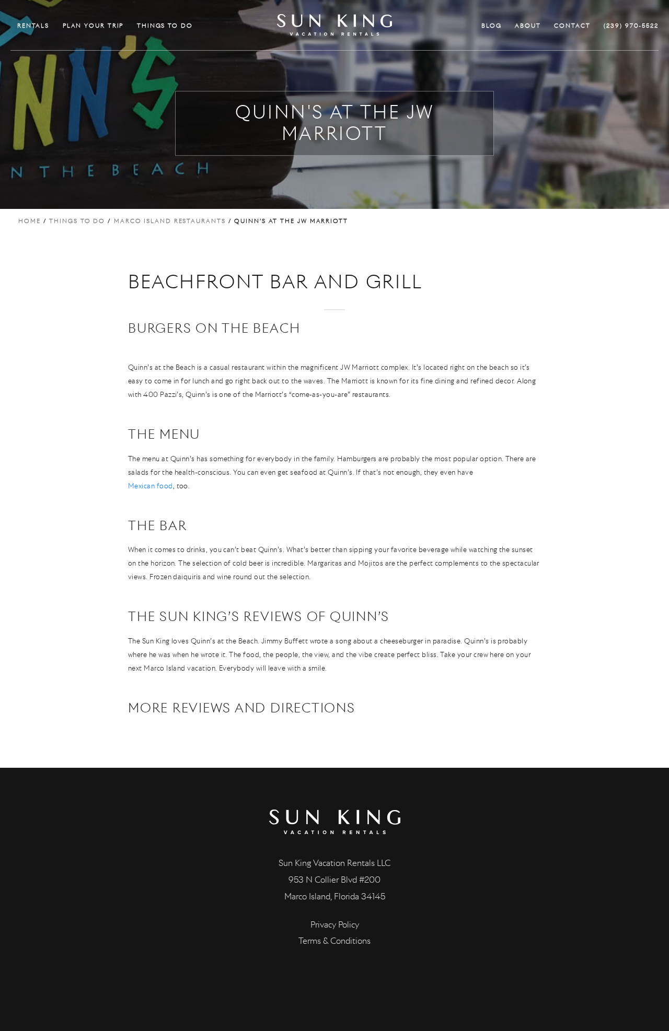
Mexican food (150, 486)
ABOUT (528, 25)
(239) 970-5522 (631, 25)
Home (29, 221)
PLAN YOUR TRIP (93, 25)
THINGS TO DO (165, 25)
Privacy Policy (334, 924)
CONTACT (572, 25)
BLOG (491, 25)
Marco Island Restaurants (170, 221)
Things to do (77, 221)
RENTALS (33, 25)
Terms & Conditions (334, 940)
